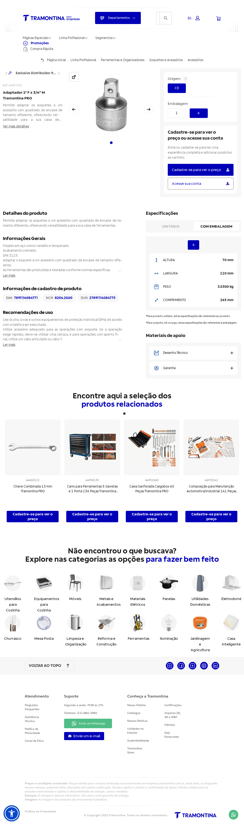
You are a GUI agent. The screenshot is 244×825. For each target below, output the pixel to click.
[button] (193, 18)
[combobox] (158, 18)
